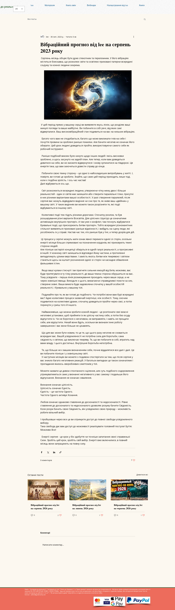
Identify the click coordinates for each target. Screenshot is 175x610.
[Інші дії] (133, 36)
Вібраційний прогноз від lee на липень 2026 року (86, 506)
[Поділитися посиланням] (60, 452)
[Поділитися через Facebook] (41, 452)
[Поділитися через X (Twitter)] (48, 452)
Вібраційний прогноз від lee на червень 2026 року (128, 506)
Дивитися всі (142, 474)
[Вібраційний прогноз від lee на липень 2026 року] (87, 489)
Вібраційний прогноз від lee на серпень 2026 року (45, 506)
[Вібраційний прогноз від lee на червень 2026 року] (129, 489)
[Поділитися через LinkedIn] (54, 452)
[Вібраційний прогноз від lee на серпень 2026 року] (46, 489)
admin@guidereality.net (38, 595)
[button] (144, 19)
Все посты (32, 19)
